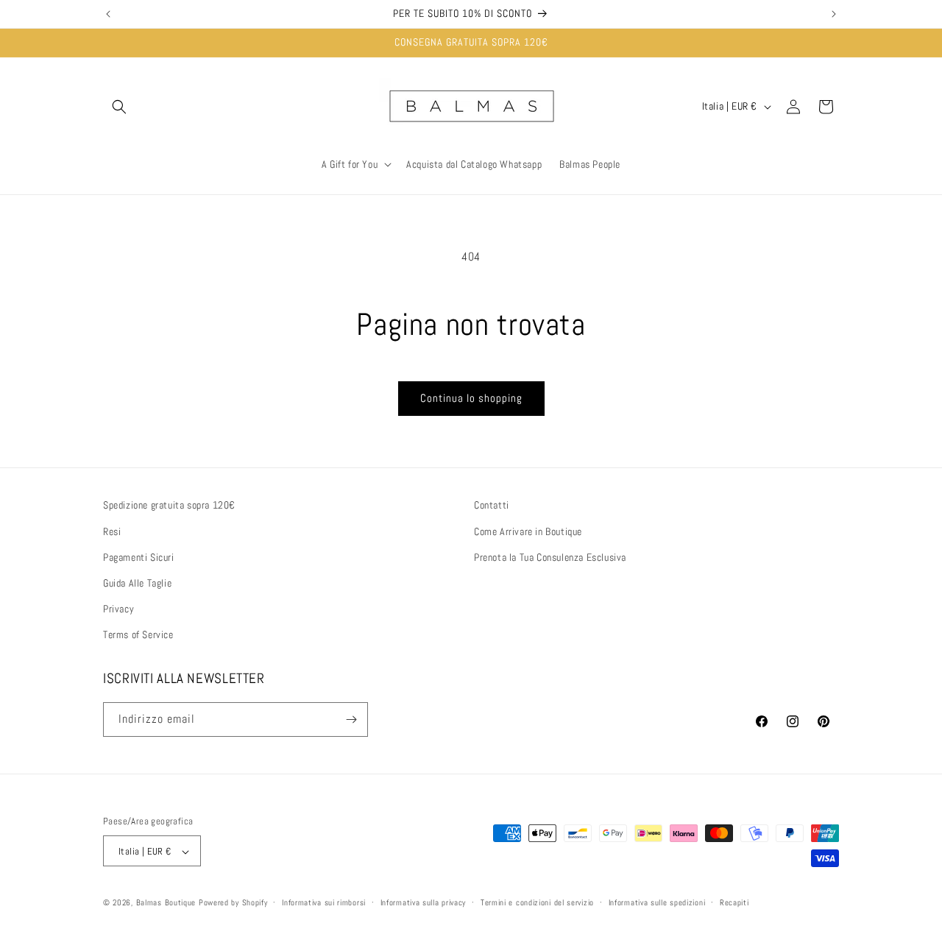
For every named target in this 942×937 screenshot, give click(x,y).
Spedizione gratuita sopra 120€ (169, 505)
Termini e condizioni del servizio (537, 902)
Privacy (118, 608)
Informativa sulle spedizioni (657, 902)
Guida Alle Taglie (137, 582)
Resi (112, 530)
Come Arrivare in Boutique (528, 530)
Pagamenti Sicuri (138, 556)
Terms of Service (138, 634)
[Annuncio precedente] (108, 14)
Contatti (491, 505)
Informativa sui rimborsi (324, 902)
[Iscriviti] (351, 719)
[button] (119, 107)
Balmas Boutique (166, 903)
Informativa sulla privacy (423, 902)
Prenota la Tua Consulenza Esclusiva (550, 556)
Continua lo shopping (471, 398)
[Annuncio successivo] (834, 14)
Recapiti (734, 902)
